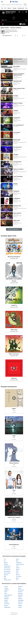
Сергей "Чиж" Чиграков (14, 517)
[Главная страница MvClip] (14, 2)
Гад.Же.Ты (14, 305)
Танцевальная (21, 8)
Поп (2, 8)
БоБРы (14, 408)
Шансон (9, 8)
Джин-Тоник (14, 29)
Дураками (14, 378)
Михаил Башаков (14, 463)
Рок (5, 8)
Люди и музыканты (13, 31)
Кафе (14, 435)
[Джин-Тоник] (3, 31)
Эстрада (14, 8)
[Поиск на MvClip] (25, 4)
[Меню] (2, 1)
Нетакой (14, 281)
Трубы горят (14, 329)
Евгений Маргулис (14, 544)
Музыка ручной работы (14, 256)
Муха (14, 490)
